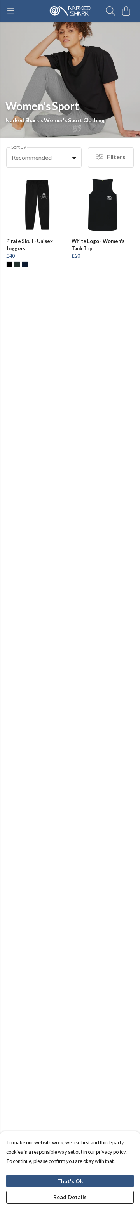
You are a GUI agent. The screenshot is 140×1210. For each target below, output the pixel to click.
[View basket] (126, 11)
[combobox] (44, 157)
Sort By (18, 147)
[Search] (110, 11)
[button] (74, 157)
